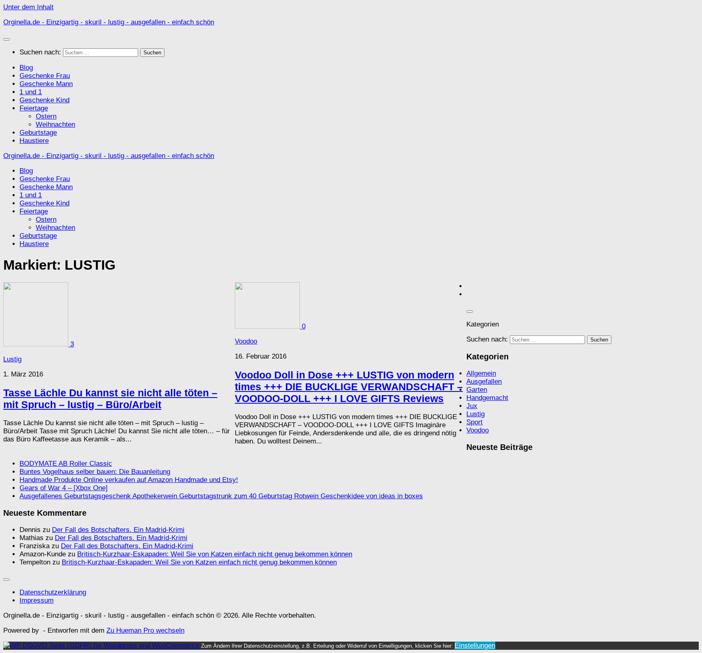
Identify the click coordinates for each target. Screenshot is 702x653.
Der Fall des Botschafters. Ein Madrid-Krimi (118, 530)
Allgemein (481, 373)
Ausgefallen (484, 381)
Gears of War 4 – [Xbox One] (64, 488)
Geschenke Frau (45, 76)
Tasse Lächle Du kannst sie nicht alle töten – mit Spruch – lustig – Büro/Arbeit (110, 398)
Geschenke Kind (44, 100)
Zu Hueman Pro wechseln (145, 630)
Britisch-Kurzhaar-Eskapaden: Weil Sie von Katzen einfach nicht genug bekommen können (214, 554)
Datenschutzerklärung (53, 592)
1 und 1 (31, 92)
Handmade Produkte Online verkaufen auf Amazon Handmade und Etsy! (129, 480)
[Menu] (6, 39)
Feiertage (34, 108)
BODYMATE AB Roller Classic (66, 463)
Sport (474, 422)
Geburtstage (38, 132)
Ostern (46, 116)
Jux (471, 406)
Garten (476, 390)
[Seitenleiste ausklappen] (469, 311)
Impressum (37, 600)
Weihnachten (55, 124)
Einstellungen (475, 645)
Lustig (12, 359)
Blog (26, 67)
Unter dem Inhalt (28, 7)
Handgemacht (487, 398)
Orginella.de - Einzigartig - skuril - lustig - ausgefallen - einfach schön (108, 22)
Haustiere (34, 141)
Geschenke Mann (46, 84)
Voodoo (246, 341)
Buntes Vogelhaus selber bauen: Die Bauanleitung (95, 472)
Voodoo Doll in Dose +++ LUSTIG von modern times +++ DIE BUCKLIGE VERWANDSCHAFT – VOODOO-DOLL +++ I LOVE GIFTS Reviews (349, 386)
